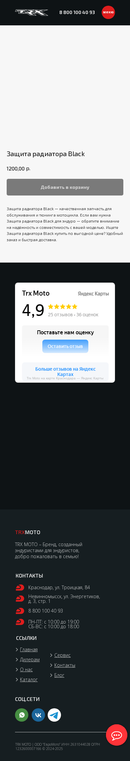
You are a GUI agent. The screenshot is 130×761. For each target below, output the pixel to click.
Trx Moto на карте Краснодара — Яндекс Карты (65, 378)
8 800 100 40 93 (77, 12)
